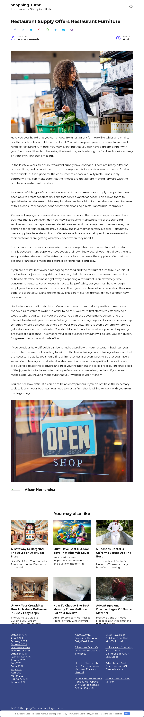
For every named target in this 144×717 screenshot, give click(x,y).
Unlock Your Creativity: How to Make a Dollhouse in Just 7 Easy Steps (29, 609)
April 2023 (17, 638)
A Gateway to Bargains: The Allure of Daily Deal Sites (27, 552)
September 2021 (21, 656)
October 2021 (19, 653)
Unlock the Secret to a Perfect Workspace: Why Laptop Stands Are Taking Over (88, 683)
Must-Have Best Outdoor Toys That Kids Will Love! (71, 550)
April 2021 (16, 672)
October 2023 (19, 634)
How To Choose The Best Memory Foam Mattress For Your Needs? (71, 609)
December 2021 (20, 647)
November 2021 (20, 650)
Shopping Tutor (26, 5)
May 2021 (16, 669)
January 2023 (19, 641)
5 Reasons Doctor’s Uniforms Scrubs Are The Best (113, 552)
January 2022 (19, 644)
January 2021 (18, 682)
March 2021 (17, 675)
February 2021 (19, 678)
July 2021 (16, 663)
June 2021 (17, 666)
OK (126, 714)
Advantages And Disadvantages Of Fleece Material (114, 609)
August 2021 (18, 659)
